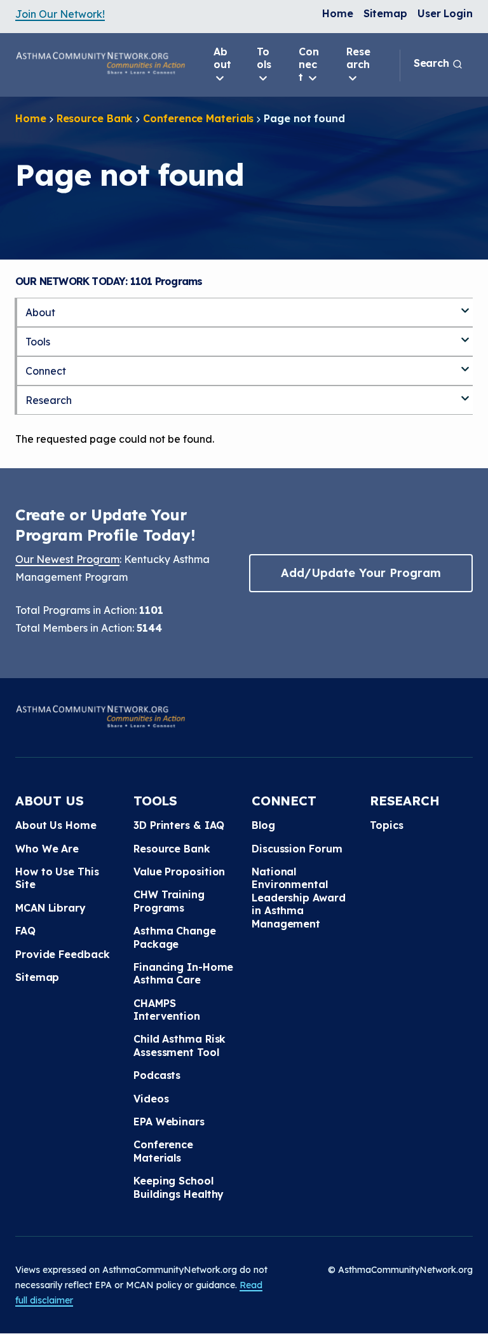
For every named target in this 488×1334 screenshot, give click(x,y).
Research (358, 58)
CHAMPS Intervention (166, 1009)
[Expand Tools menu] (465, 334)
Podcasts (156, 1075)
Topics (386, 825)
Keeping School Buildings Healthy (178, 1187)
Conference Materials (198, 118)
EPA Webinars (169, 1121)
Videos (150, 1098)
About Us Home (56, 825)
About (222, 58)
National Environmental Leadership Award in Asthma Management (298, 897)
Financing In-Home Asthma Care (183, 973)
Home (337, 13)
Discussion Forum (297, 848)
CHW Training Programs (169, 901)
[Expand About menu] (465, 305)
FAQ (25, 930)
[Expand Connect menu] (465, 364)
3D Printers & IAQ (178, 825)
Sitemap (385, 13)
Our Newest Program (67, 559)
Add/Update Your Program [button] (361, 573)
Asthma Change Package (174, 937)
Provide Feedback (62, 954)
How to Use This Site (57, 878)
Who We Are (47, 848)
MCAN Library (50, 907)
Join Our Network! (60, 14)
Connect (309, 64)
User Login (445, 13)
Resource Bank (95, 118)
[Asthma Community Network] (100, 63)
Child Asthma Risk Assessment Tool (179, 1045)
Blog (263, 825)
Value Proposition (179, 871)
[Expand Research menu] (465, 393)
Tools (264, 58)
